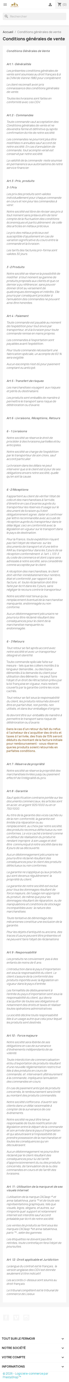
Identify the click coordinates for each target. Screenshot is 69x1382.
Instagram (26, 1318)
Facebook (6, 1318)
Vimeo (16, 1318)
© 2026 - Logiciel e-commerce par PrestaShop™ (25, 1375)
